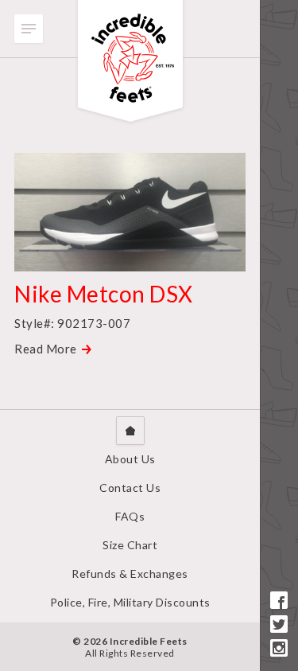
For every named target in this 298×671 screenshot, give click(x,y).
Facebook (279, 600)
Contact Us (130, 487)
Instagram (279, 648)
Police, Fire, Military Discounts (130, 602)
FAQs (130, 516)
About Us (130, 459)
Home (130, 430)
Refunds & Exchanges (130, 573)
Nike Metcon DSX (103, 293)
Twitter (279, 624)
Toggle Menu (28, 28)
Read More (45, 348)
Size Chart (130, 545)
